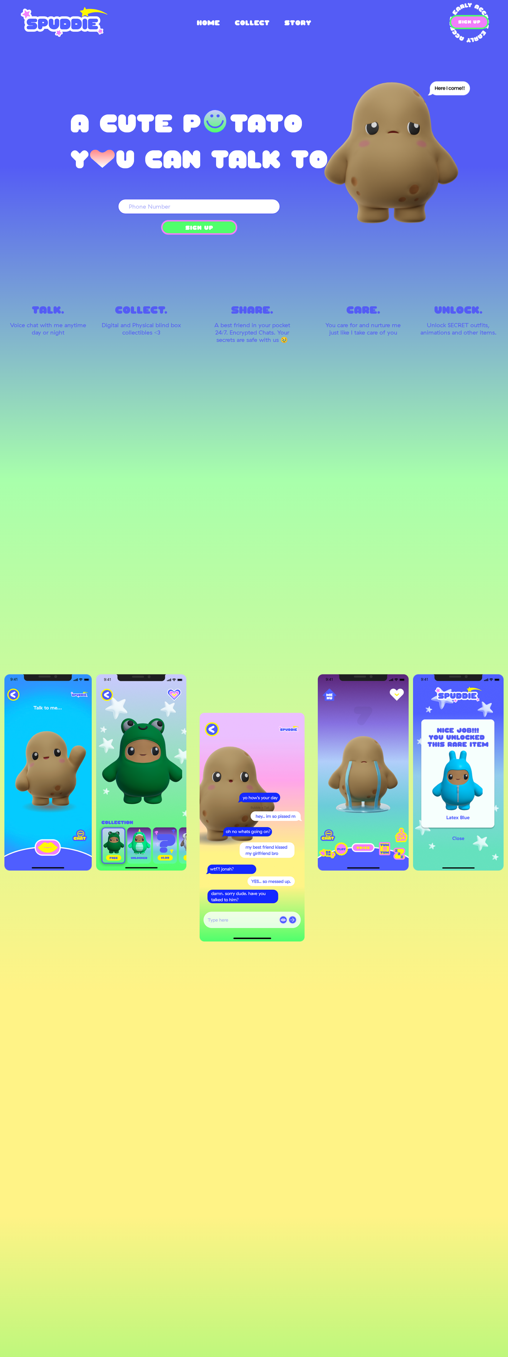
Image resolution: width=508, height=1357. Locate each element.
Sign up (199, 229)
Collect (252, 22)
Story (297, 22)
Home (208, 22)
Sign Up (469, 21)
